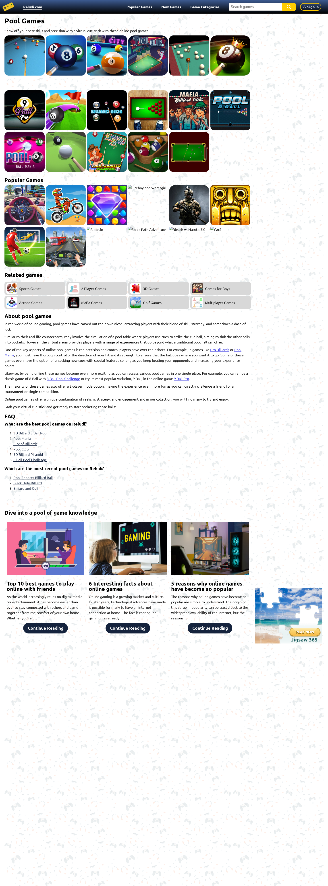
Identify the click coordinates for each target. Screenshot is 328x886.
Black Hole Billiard (27, 483)
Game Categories (205, 6)
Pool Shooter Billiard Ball (33, 477)
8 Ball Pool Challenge (63, 378)
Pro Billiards (219, 349)
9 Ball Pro (181, 378)
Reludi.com (32, 6)
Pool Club (21, 449)
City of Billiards (25, 443)
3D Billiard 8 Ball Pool (30, 433)
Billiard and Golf (26, 488)
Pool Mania (22, 438)
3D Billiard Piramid (28, 454)
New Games (171, 6)
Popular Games (139, 6)
